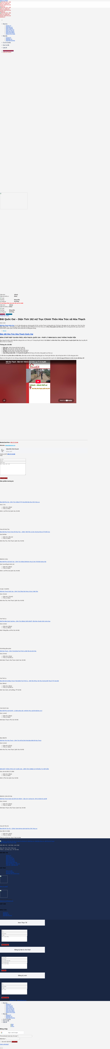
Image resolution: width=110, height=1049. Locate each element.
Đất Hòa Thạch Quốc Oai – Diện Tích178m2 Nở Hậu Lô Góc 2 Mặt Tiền (19, 591)
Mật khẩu (3, 1038)
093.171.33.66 (14, 442)
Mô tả (4, 331)
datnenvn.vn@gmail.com (6, 901)
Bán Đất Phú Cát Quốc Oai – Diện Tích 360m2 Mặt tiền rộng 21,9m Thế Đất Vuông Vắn (23, 561)
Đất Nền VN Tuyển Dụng (12, 873)
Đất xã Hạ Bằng (10, 859)
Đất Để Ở (8, 1015)
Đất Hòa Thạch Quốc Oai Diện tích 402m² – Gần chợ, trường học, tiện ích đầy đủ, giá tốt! (23, 798)
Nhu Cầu (5, 1014)
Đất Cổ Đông (9, 1007)
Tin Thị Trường (10, 872)
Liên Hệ (5, 1022)
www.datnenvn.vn (21, 1000)
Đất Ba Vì (8, 855)
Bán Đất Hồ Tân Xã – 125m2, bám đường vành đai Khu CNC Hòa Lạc (18, 828)
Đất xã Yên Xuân (10, 861)
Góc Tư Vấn (9, 871)
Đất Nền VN (13, 1000)
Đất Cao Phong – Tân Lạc (13, 863)
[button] (12, 1032)
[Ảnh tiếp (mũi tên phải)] (2, 1048)
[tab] (45, 331)
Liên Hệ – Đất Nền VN (12, 865)
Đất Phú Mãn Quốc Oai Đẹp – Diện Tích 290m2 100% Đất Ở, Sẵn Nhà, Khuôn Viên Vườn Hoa (25, 621)
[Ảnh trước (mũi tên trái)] (0, 1048)
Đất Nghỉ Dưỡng (10, 1018)
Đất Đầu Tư (6, 914)
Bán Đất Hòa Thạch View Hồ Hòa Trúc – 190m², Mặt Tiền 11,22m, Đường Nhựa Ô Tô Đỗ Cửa (25, 532)
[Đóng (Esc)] (0, 1047)
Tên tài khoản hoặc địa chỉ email (9, 1036)
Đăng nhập (14, 1041)
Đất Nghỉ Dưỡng (7, 915)
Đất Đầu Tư (9, 1016)
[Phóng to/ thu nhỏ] (2, 1047)
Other (7, 315)
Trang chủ (2, 315)
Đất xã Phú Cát (10, 858)
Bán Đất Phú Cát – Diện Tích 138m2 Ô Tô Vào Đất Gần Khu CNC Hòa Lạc (20, 502)
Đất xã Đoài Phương (11, 862)
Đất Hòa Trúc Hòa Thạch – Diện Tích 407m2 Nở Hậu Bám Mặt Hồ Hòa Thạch (20, 740)
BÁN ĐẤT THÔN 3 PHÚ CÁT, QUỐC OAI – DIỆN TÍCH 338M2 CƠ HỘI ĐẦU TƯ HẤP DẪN (24, 769)
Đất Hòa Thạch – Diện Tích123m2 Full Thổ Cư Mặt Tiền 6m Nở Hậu (18, 651)
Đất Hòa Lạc (9, 857)
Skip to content (4, 0)
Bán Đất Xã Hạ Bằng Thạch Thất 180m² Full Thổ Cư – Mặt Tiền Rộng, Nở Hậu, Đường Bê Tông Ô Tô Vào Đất (29, 681)
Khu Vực (5, 1003)
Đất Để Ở (5, 912)
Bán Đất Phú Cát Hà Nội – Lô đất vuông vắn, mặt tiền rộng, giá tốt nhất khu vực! (21, 710)
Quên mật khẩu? (4, 1044)
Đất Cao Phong (10, 1009)
